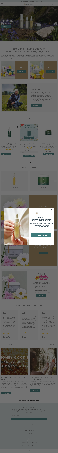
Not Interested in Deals (41, 239)
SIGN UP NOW (41, 235)
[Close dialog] (52, 210)
